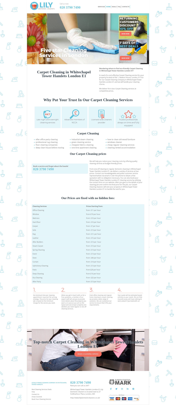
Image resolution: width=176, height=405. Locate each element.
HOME (108, 7)
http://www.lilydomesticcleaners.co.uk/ (85, 398)
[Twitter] (116, 389)
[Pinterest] (133, 389)
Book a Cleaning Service (88, 354)
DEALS (114, 7)
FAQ (33, 392)
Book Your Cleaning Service (41, 399)
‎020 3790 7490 (43, 169)
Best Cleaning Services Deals (42, 389)
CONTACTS (125, 7)
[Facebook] (111, 389)
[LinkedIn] (128, 389)
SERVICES (101, 7)
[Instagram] (122, 389)
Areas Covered (37, 397)
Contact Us (35, 394)
